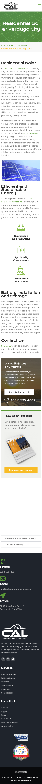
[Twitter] (13, 659)
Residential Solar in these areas (20, 538)
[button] (21, 538)
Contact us (6, 346)
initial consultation (31, 133)
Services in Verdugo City (17, 544)
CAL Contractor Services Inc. (16, 68)
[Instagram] (8, 659)
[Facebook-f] (3, 659)
